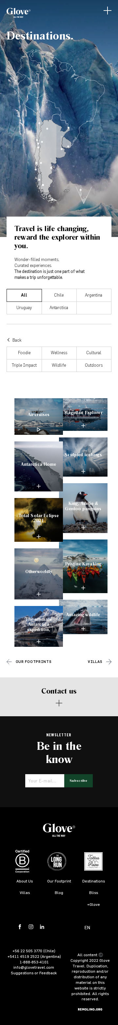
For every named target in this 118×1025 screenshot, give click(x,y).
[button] (107, 10)
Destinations (93, 881)
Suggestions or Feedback (34, 972)
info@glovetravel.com (33, 967)
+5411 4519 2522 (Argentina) (34, 956)
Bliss (93, 892)
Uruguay (24, 308)
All (24, 295)
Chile (59, 295)
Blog (59, 892)
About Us (24, 881)
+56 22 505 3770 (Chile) (33, 950)
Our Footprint (59, 881)
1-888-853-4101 (34, 961)
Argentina (93, 295)
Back (16, 340)
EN (87, 927)
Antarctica (58, 308)
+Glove (93, 904)
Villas (95, 662)
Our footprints (33, 662)
